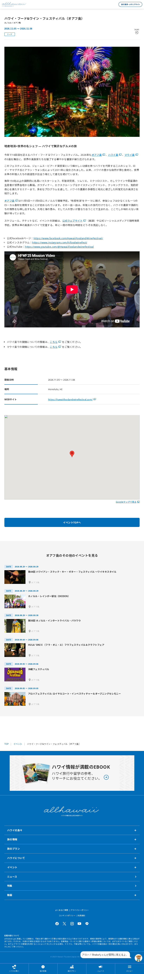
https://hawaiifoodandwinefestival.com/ (70, 399)
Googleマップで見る (126, 501)
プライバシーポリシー (79, 910)
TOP (6, 744)
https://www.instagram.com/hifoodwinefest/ (59, 242)
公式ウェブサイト (72, 220)
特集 (9, 885)
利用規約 (81, 915)
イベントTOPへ (72, 522)
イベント (18, 744)
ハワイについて (16, 858)
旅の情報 (43, 971)
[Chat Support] (138, 958)
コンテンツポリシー (67, 915)
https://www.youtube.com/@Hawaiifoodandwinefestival (59, 246)
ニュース (100, 971)
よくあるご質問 (61, 910)
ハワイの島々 (14, 971)
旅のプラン (72, 971)
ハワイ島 (113, 155)
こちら (53, 342)
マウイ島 (130, 155)
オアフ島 (97, 155)
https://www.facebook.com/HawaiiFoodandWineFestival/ (68, 238)
